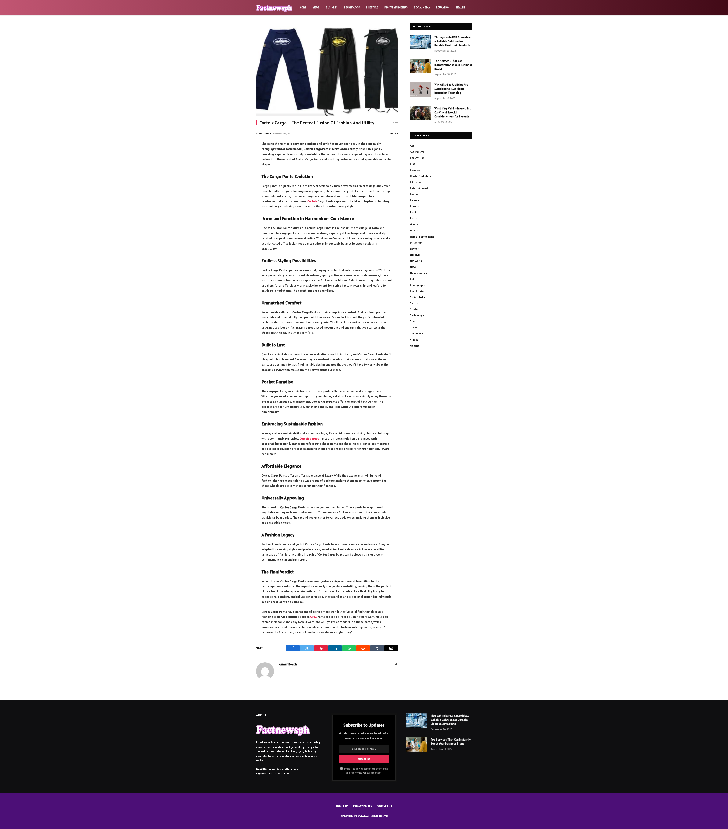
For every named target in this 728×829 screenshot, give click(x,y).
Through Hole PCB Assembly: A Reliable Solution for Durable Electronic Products (452, 41)
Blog (412, 164)
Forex (413, 218)
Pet (412, 279)
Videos (414, 339)
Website (415, 345)
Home (303, 7)
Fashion (414, 194)
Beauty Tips (417, 157)
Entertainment (419, 188)
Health (460, 7)
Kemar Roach (265, 133)
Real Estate (417, 291)
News (316, 7)
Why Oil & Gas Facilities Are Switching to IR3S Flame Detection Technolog (451, 89)
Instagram (416, 242)
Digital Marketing (396, 7)
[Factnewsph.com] (274, 7)
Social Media (422, 7)
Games (414, 224)
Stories (414, 309)
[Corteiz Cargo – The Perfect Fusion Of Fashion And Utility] (327, 69)
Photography (418, 285)
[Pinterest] (243, 184)
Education (443, 7)
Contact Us (384, 806)
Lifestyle (372, 7)
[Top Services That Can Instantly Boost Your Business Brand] (420, 66)
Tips (412, 321)
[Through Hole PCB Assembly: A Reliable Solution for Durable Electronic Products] (420, 42)
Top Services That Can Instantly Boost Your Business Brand (453, 65)
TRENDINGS (416, 333)
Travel (413, 327)
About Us (342, 806)
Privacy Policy (361, 772)
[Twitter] (243, 164)
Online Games (418, 273)
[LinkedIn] (243, 174)
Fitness (414, 206)
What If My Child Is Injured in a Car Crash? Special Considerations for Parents (452, 112)
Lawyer (414, 248)
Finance (415, 200)
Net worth (416, 261)
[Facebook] (243, 154)
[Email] (243, 194)
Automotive (417, 151)
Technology (352, 7)
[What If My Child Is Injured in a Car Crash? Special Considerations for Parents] (420, 113)
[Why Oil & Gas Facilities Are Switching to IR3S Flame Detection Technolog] (420, 89)
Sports (414, 303)
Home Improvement (422, 236)
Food (413, 212)
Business (331, 7)
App (412, 145)
